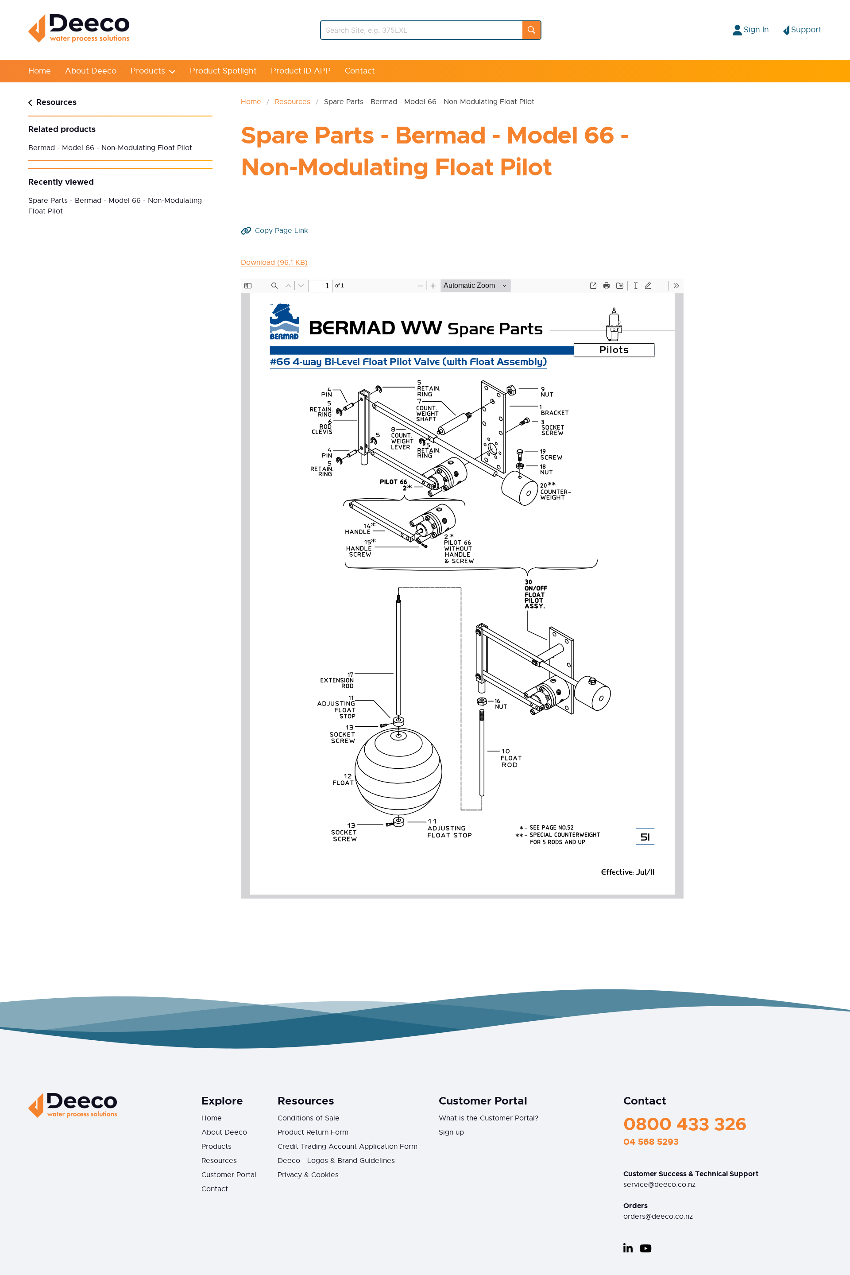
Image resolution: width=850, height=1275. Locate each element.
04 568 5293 (651, 1141)
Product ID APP (301, 71)
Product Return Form (313, 1132)
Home (39, 71)
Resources (292, 101)
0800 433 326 (685, 1124)
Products (148, 71)
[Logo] (78, 40)
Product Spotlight (223, 71)
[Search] (531, 30)
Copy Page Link (281, 230)
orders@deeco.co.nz (658, 1216)
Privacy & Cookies (308, 1174)
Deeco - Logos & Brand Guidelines (336, 1160)
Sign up (451, 1132)
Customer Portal (228, 1174)
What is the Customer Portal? (488, 1118)
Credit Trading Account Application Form (347, 1146)
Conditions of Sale (309, 1118)
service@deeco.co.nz (659, 1184)
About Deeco (90, 71)
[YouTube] (646, 1248)
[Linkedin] (628, 1248)
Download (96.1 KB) (274, 262)
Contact (360, 71)
